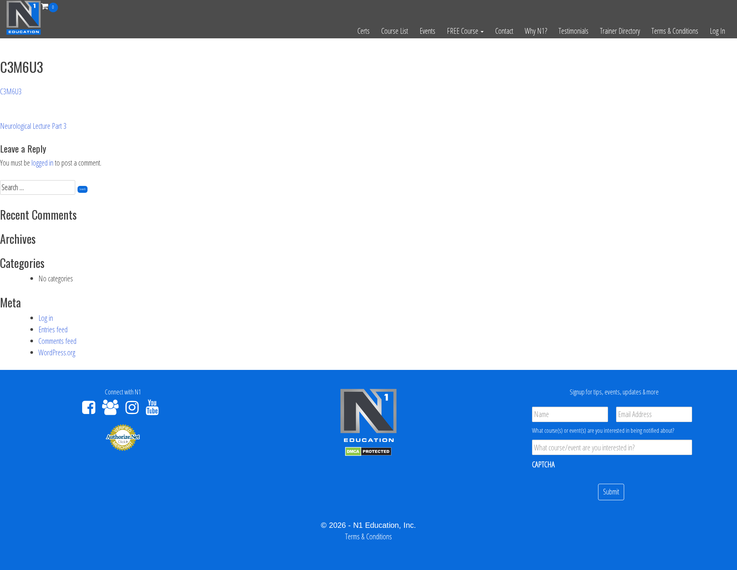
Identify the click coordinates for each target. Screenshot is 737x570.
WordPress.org (56, 352)
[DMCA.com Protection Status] (368, 450)
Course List (394, 31)
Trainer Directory (620, 31)
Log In (717, 31)
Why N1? (536, 31)
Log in (45, 318)
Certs (363, 31)
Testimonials (573, 31)
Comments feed (57, 341)
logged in (42, 163)
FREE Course (463, 31)
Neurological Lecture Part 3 (33, 126)
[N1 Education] (23, 16)
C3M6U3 (10, 91)
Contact (504, 31)
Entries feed (53, 329)
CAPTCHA (543, 465)
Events (427, 31)
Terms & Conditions (674, 31)
